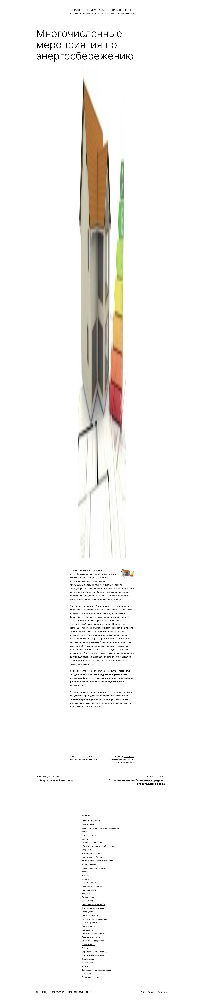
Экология (86, 973)
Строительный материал (93, 955)
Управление (87, 962)
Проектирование (90, 915)
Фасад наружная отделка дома (96, 970)
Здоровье (86, 850)
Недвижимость (89, 890)
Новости (86, 893)
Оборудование (89, 897)
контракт (122, 759)
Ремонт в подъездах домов (94, 919)
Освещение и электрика (93, 904)
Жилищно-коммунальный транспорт (99, 846)
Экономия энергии (90, 977)
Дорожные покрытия (92, 842)
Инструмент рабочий (92, 857)
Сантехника (87, 930)
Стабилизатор (88, 944)
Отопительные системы (93, 908)
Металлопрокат (89, 882)
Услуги (85, 966)
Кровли (85, 875)
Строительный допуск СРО (94, 952)
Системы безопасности (93, 933)
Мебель (85, 879)
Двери (85, 839)
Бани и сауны (88, 824)
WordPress (162, 992)
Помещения (87, 912)
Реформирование (90, 922)
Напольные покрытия (92, 886)
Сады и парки (88, 926)
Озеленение (87, 901)
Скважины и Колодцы (92, 937)
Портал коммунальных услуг (86, 759)
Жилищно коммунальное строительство (102, 10)
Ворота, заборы (89, 835)
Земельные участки (91, 853)
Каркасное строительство (94, 868)
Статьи (85, 948)
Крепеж (85, 872)
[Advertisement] (102, 726)
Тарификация (129, 756)
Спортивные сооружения (94, 941)
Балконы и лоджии (91, 821)
